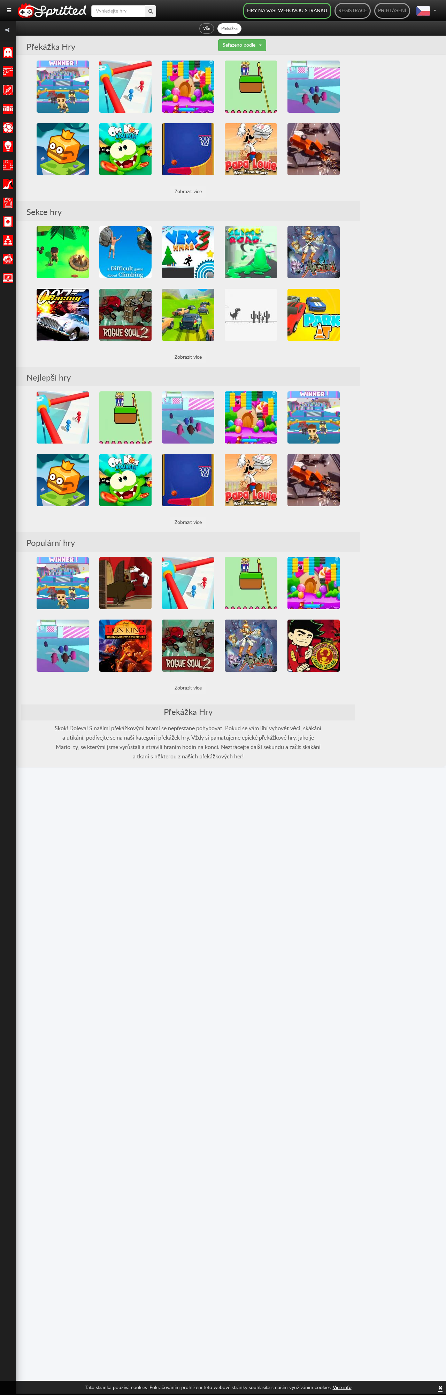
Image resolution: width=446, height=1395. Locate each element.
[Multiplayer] (7, 240)
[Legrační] (7, 259)
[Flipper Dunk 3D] (188, 149)
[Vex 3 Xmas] (188, 252)
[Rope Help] (251, 87)
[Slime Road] (251, 252)
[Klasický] (7, 53)
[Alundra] (313, 252)
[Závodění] (7, 109)
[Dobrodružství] (7, 90)
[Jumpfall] (63, 149)
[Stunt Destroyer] (313, 149)
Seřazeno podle (239, 45)
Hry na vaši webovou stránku (287, 10)
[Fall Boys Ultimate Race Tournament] (63, 87)
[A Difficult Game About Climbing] (125, 252)
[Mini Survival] (63, 252)
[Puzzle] (7, 165)
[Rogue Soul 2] (125, 315)
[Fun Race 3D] (125, 87)
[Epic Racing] (188, 315)
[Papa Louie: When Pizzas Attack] (251, 149)
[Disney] (125, 646)
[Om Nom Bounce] (125, 149)
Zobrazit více (188, 191)
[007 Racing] (63, 315)
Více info (342, 1387)
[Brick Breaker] (188, 87)
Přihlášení (392, 10)
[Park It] (313, 315)
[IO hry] (7, 278)
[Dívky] (7, 184)
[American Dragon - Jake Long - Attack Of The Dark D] (313, 646)
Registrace (352, 10)
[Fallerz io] (313, 87)
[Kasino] (7, 222)
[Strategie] (7, 146)
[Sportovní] (7, 128)
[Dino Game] (251, 315)
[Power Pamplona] (125, 583)
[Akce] (7, 71)
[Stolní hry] (7, 203)
